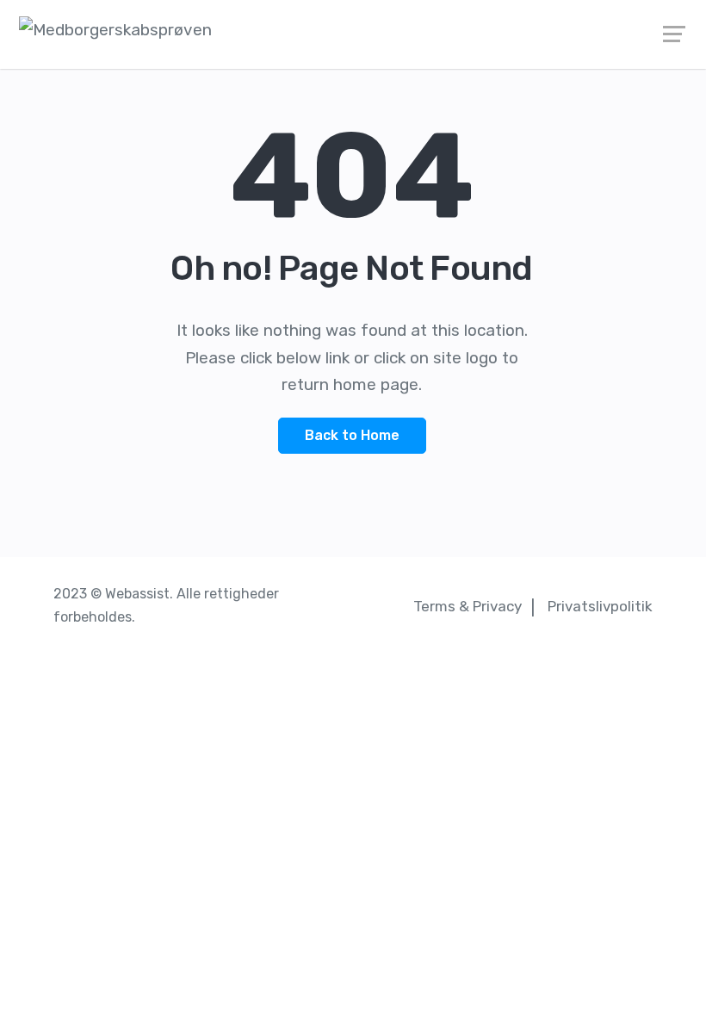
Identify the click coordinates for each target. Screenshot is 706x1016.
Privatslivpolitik (600, 606)
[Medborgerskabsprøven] (353, 30)
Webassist (137, 593)
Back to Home (352, 435)
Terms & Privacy (467, 606)
